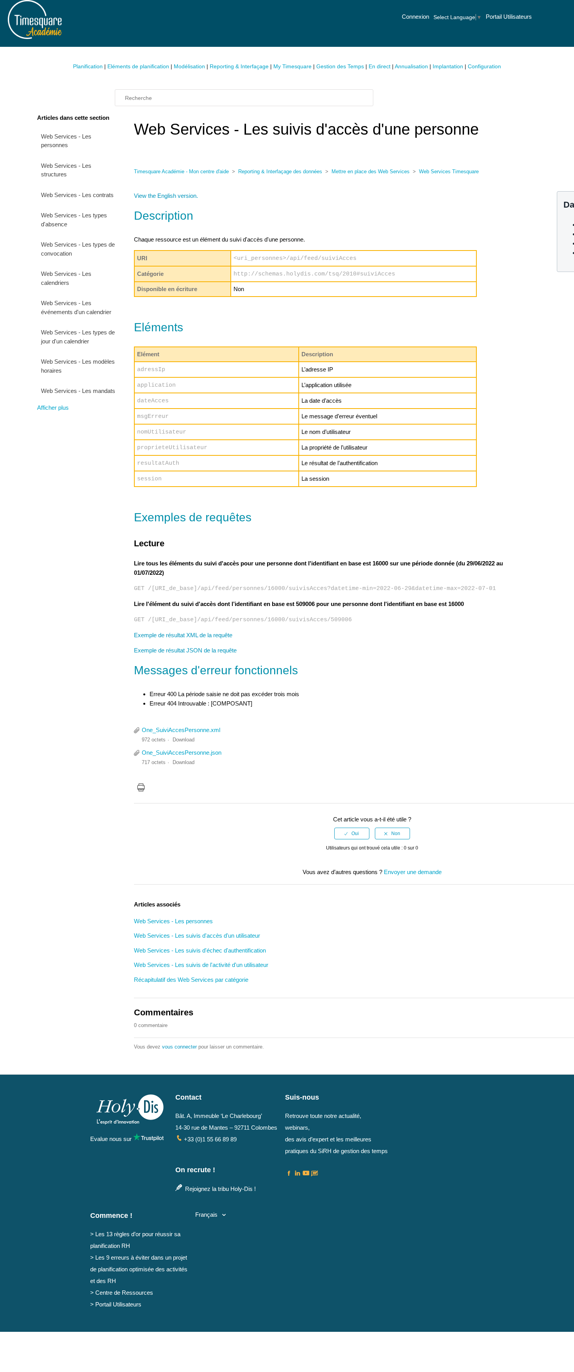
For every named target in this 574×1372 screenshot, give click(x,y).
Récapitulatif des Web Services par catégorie (191, 979)
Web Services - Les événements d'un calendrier (76, 307)
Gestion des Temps (340, 66)
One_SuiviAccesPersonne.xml (181, 730)
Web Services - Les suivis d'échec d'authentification (200, 950)
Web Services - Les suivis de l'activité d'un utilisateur (201, 964)
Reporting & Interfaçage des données (280, 171)
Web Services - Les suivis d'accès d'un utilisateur (197, 935)
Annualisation (411, 66)
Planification (88, 66)
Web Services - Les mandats (78, 390)
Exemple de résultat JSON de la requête (185, 650)
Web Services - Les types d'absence (74, 219)
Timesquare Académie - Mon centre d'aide (181, 171)
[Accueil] (35, 35)
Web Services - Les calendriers (66, 278)
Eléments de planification (138, 66)
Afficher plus (53, 407)
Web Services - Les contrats (77, 195)
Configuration (484, 66)
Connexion (415, 16)
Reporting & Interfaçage (239, 66)
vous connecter (179, 1047)
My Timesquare (292, 66)
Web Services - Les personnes (66, 141)
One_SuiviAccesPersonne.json (181, 752)
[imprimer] (141, 788)
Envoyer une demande (413, 872)
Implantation (448, 66)
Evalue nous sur (111, 1139)
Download (183, 740)
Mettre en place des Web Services (371, 171)
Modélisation (189, 66)
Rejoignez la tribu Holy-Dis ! (220, 1188)
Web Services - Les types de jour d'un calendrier (78, 337)
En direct (379, 66)
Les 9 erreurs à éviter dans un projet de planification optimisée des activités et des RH (138, 1269)
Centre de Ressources (124, 1292)
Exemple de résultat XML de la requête (183, 635)
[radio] (351, 833)
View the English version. (166, 195)
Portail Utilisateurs (509, 16)
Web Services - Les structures (66, 170)
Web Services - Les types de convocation (78, 249)
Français (207, 1214)
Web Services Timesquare (449, 171)
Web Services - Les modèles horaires (78, 366)
